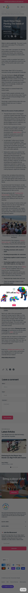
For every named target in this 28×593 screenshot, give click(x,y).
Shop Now (14, 305)
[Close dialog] (27, 286)
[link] (14, 294)
